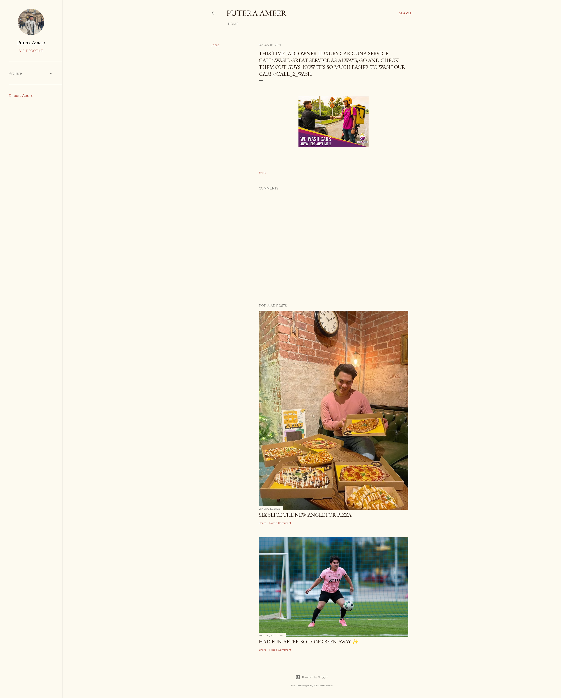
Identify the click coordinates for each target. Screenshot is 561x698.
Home (233, 24)
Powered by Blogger (315, 677)
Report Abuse (21, 96)
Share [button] (215, 45)
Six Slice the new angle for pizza (305, 514)
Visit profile (31, 51)
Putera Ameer (256, 13)
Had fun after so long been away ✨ (309, 641)
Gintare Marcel (323, 685)
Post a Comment (280, 523)
